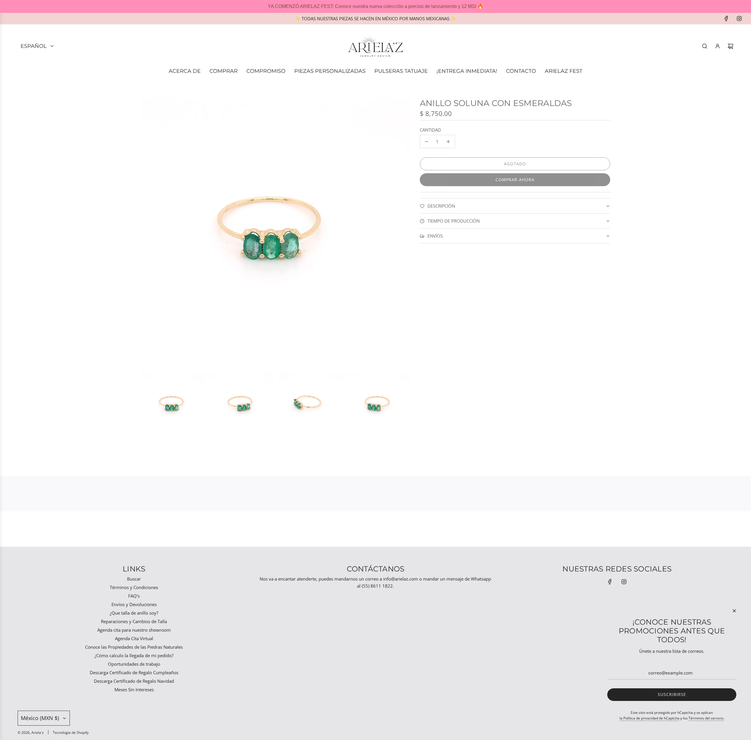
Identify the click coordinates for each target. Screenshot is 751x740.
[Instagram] (739, 18)
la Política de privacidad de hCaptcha (649, 718)
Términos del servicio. (706, 718)
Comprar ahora (515, 179)
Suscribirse (672, 694)
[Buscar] (704, 46)
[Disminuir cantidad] (426, 141)
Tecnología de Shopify (71, 732)
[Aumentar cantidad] (448, 141)
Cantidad (430, 130)
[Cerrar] (734, 610)
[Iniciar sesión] (717, 46)
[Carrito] (730, 46)
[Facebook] (726, 18)
